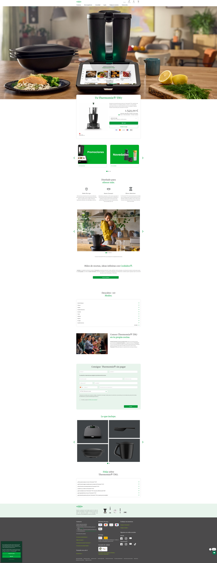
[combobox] (81, 387)
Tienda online (125, 5)
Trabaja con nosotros (114, 5)
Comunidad (97, 5)
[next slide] (142, 158)
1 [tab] (107, 171)
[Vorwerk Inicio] (78, 2)
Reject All (11, 556)
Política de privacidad (93, 399)
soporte (81, 528)
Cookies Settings (11, 559)
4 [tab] (111, 252)
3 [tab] (110, 171)
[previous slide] (74, 158)
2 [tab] (108, 171)
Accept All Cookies (11, 553)
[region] (11, 551)
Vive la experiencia (88, 5)
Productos (79, 5)
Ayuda (105, 5)
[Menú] (106, 547)
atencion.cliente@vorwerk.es (90, 531)
